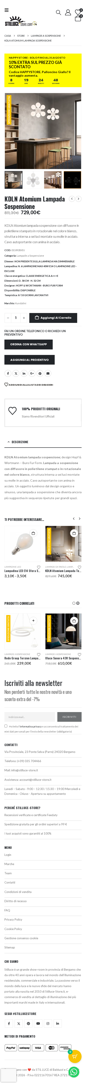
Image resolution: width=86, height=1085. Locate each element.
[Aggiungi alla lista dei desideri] (39, 567)
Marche (9, 867)
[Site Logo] (20, 21)
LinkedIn (24, 373)
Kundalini (20, 303)
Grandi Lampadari (55, 654)
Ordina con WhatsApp (28, 344)
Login (7, 858)
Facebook (7, 373)
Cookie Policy (13, 932)
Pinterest (39, 373)
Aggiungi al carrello (56, 318)
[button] (7, 10)
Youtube (38, 1027)
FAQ (7, 914)
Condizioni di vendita (18, 895)
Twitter (19, 1027)
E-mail (47, 373)
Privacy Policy (13, 923)
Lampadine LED (53, 567)
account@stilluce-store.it (35, 783)
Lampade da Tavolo (14, 567)
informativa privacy (31, 730)
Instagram (48, 1027)
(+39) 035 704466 (29, 765)
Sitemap (9, 951)
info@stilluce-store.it (24, 774)
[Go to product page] (63, 544)
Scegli (74, 533)
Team (8, 877)
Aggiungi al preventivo (29, 360)
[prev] (72, 199)
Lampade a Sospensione (30, 255)
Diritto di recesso (15, 905)
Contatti (9, 886)
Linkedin (58, 1027)
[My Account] (67, 12)
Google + (32, 373)
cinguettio (15, 373)
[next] (78, 199)
